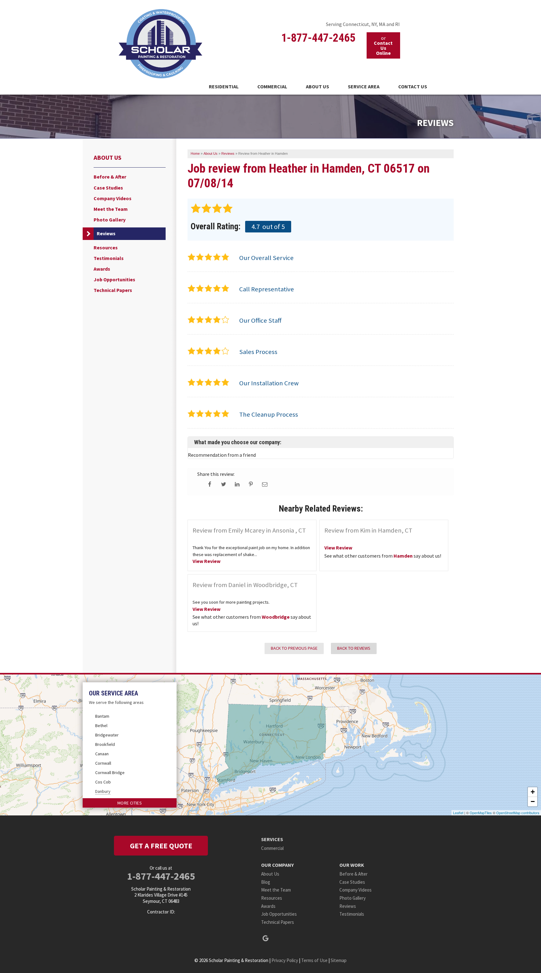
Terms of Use (314, 960)
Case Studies (108, 188)
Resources (106, 248)
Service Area (363, 86)
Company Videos (112, 198)
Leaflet (458, 812)
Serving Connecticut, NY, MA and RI (363, 24)
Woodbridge (276, 617)
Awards (102, 269)
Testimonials (109, 258)
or (383, 45)
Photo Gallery (110, 220)
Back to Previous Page (294, 648)
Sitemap (339, 960)
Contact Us (412, 86)
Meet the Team (111, 209)
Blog (265, 882)
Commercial (272, 86)
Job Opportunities (114, 280)
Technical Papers (113, 290)
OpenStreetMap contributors (517, 812)
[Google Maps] (265, 938)
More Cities (129, 803)
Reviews (106, 234)
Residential (224, 86)
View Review (206, 561)
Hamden (403, 556)
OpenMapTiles (481, 812)
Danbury (103, 791)
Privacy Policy (284, 960)
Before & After (110, 177)
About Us (317, 86)
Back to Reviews (353, 648)
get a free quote (161, 846)
